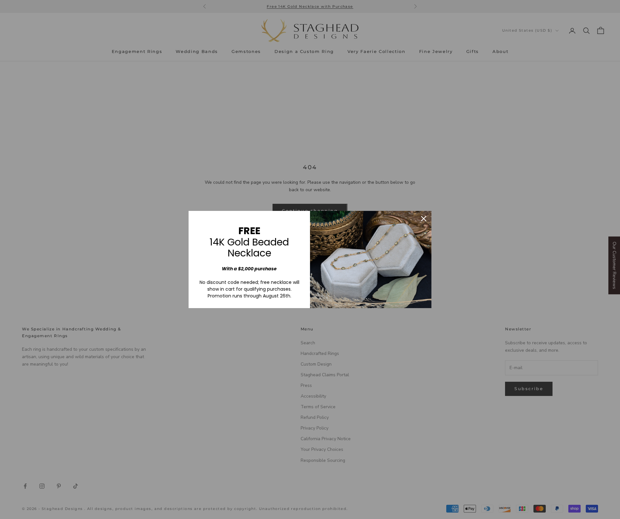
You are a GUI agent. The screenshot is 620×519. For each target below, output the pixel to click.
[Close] (423, 218)
